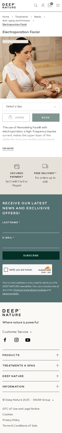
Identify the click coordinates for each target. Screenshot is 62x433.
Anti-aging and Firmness (16, 20)
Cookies (7, 414)
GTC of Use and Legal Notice (21, 409)
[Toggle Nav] (58, 5)
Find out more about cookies (30, 290)
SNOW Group (41, 400)
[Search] (35, 5)
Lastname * (11, 222)
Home (6, 17)
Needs (38, 17)
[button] (57, 42)
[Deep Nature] (9, 5)
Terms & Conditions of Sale (19, 426)
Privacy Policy (11, 420)
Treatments (22, 17)
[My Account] (43, 5)
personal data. (10, 293)
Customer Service (15, 332)
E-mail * (8, 237)
